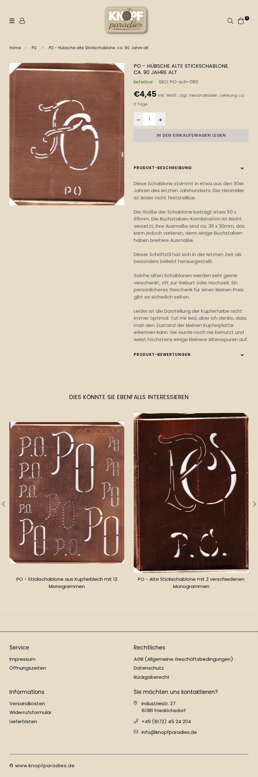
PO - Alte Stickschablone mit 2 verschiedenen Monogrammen (67, 583)
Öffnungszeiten (27, 668)
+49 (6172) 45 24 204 (166, 721)
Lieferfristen (23, 721)
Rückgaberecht (152, 677)
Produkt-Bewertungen (162, 354)
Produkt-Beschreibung (163, 167)
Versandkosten (203, 95)
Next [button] (254, 504)
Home (15, 47)
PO (34, 47)
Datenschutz (149, 668)
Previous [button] (3, 504)
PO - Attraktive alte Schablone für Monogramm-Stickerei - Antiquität (191, 583)
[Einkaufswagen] (241, 20)
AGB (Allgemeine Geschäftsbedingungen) (183, 659)
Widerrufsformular (30, 712)
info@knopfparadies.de (169, 732)
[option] (66, 134)
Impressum (22, 659)
